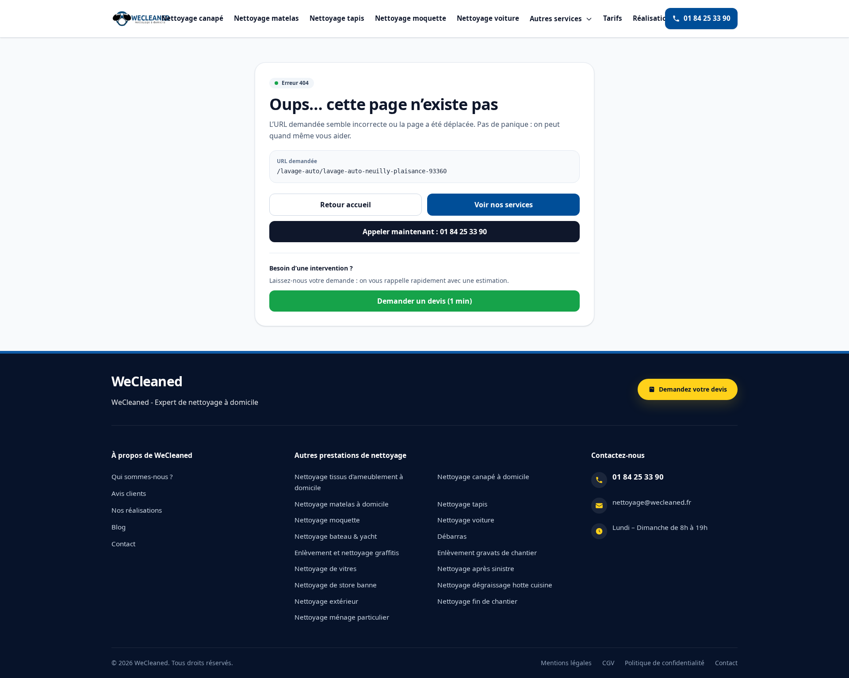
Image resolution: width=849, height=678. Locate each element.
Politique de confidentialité (664, 663)
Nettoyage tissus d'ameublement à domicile (348, 482)
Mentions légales (566, 663)
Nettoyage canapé (192, 18)
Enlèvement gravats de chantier (487, 552)
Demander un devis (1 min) (424, 301)
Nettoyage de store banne (335, 584)
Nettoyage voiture (488, 18)
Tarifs (612, 18)
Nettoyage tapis (337, 18)
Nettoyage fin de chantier (477, 601)
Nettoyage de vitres (325, 568)
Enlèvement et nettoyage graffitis (346, 552)
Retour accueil (345, 204)
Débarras (452, 536)
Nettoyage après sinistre (475, 568)
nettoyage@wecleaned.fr (651, 502)
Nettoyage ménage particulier (341, 617)
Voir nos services (503, 204)
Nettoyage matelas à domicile (341, 503)
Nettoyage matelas (266, 18)
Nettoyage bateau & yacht (335, 536)
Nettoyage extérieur (326, 601)
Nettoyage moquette (410, 18)
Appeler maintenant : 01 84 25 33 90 (425, 231)
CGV (608, 663)
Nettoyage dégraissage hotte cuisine (494, 584)
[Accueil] (141, 18)
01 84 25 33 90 (707, 18)
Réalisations (653, 18)
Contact (123, 543)
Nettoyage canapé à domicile (483, 476)
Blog (118, 526)
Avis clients (128, 493)
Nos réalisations (136, 510)
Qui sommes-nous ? (142, 476)
